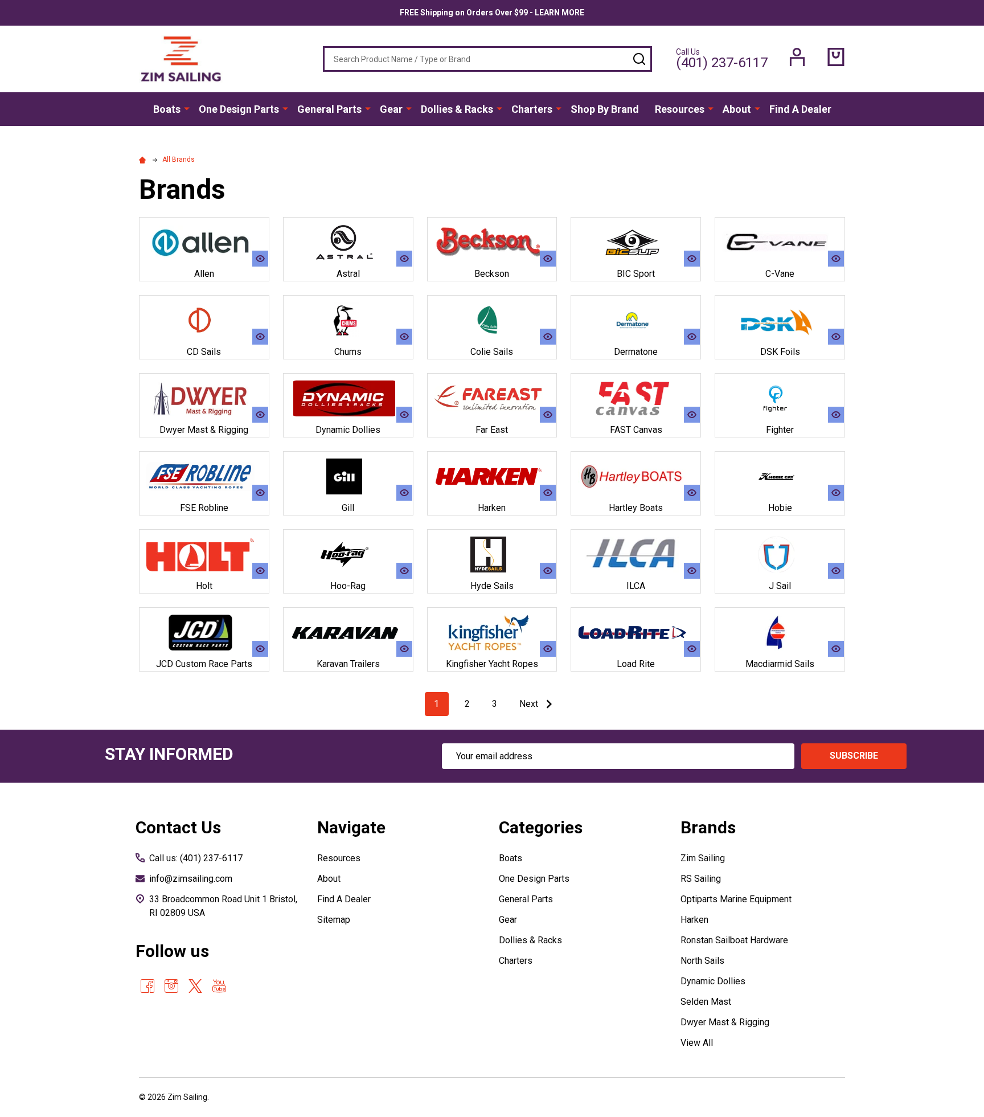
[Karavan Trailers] (348, 632)
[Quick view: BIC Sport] (692, 259)
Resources (679, 109)
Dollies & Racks (457, 109)
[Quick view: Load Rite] (692, 649)
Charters (531, 109)
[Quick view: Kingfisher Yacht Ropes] (548, 649)
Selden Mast (705, 1001)
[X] (195, 986)
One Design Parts (239, 109)
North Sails (702, 960)
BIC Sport (636, 273)
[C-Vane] (780, 242)
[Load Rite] (636, 632)
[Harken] (492, 476)
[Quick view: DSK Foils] (836, 337)
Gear (391, 109)
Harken (492, 507)
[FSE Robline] (204, 476)
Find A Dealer (800, 109)
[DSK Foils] (780, 320)
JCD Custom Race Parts (204, 663)
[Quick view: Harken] (548, 493)
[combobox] (487, 59)
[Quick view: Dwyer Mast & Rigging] (260, 415)
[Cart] (836, 57)
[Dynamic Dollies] (348, 398)
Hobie (780, 507)
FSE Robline (204, 507)
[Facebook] (147, 986)
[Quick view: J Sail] (836, 571)
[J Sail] (780, 554)
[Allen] (204, 242)
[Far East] (492, 398)
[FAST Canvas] (636, 398)
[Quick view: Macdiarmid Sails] (836, 649)
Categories (541, 827)
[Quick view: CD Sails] (260, 337)
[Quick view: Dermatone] (692, 337)
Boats (167, 109)
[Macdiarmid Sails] (780, 632)
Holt (204, 585)
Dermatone (636, 351)
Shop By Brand (605, 109)
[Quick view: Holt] (260, 571)
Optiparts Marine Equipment (736, 899)
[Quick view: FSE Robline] (260, 493)
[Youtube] (219, 986)
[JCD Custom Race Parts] (204, 632)
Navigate (351, 827)
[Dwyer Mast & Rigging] (204, 398)
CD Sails (204, 351)
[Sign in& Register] (797, 57)
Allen (204, 273)
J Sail (780, 585)
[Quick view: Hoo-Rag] (404, 571)
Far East (491, 429)
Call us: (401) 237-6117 (196, 858)
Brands (708, 827)
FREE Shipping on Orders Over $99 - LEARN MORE (492, 12)
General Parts (329, 109)
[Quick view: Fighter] (836, 415)
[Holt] (204, 554)
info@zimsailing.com (190, 878)
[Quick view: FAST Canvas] (692, 415)
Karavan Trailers (348, 663)
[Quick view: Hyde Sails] (548, 571)
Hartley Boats (636, 507)
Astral (348, 273)
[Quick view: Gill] (404, 493)
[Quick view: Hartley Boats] (692, 493)
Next (529, 703)
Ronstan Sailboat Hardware (734, 940)
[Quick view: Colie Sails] (548, 337)
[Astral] (348, 242)
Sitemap (333, 919)
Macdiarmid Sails (779, 663)
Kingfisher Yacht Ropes (492, 663)
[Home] (144, 159)
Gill (348, 507)
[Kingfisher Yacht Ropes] (492, 632)
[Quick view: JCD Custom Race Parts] (260, 649)
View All (696, 1042)
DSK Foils (780, 351)
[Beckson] (492, 242)
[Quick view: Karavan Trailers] (404, 649)
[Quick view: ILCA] (692, 571)
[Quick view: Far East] (548, 415)
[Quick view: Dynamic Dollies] (404, 415)
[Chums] (348, 320)
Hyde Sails (492, 585)
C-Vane (779, 273)
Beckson (491, 273)
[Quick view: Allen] (260, 259)
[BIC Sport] (636, 242)
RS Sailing (700, 878)
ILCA (635, 585)
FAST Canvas (636, 429)
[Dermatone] (636, 320)
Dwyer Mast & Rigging (203, 429)
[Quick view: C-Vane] (836, 259)
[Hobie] (780, 476)
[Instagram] (171, 986)
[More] (187, 108)
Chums (348, 351)
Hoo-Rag (348, 585)
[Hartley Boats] (636, 476)
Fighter (780, 429)
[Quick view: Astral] (404, 259)
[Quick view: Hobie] (836, 493)
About (737, 109)
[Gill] (348, 476)
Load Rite (636, 663)
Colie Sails (491, 351)
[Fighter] (780, 398)
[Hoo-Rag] (348, 554)
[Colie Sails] (492, 320)
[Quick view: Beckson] (548, 259)
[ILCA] (636, 554)
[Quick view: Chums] (404, 337)
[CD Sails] (204, 320)
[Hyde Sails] (492, 554)
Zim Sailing (702, 858)
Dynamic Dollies (347, 429)
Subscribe (854, 755)
